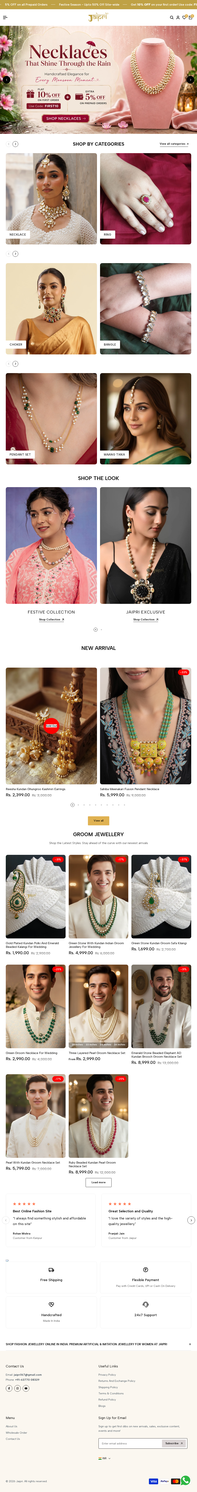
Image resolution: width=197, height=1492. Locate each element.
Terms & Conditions (111, 1393)
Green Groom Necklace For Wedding (31, 1053)
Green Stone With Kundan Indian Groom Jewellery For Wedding (96, 945)
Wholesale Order (16, 1432)
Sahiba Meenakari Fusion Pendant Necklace (129, 789)
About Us (11, 1426)
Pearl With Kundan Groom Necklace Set (33, 1162)
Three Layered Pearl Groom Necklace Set (97, 1053)
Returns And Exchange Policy (116, 1381)
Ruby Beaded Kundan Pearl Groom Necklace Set (92, 1164)
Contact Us (13, 1439)
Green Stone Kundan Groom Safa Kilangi (159, 943)
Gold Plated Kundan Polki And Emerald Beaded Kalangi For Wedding (32, 945)
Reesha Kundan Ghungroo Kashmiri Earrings (35, 789)
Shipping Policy (108, 1387)
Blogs (102, 1406)
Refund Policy (107, 1399)
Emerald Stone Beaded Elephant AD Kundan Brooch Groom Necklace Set (156, 1054)
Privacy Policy (107, 1374)
